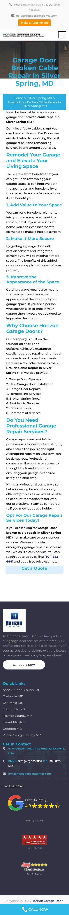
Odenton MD (12, 728)
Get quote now (24, 665)
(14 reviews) (36, 848)
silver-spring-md (39, 98)
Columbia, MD (13, 703)
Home (18, 98)
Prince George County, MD (22, 735)
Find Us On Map (13, 786)
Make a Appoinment (34, 23)
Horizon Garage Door (47, 901)
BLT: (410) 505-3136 (35, 4)
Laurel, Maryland (14, 722)
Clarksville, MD (13, 696)
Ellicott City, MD (14, 709)
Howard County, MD (17, 716)
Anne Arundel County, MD (21, 690)
